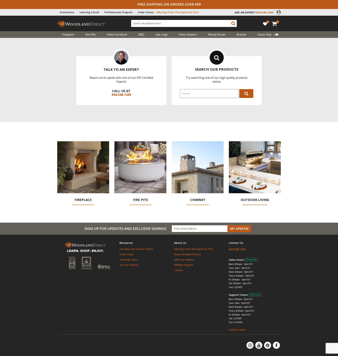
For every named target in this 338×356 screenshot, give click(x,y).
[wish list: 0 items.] (265, 23)
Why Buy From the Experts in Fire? (193, 249)
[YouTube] (259, 345)
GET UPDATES (239, 229)
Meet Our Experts (184, 259)
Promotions (67, 12)
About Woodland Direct (187, 254)
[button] (279, 12)
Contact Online (237, 329)
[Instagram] (250, 345)
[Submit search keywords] (233, 23)
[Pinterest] (268, 345)
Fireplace (68, 34)
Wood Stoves (217, 34)
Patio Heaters (188, 34)
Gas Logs (162, 34)
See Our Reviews (129, 265)
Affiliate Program (183, 265)
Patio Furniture (117, 34)
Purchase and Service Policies (136, 249)
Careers (178, 270)
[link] (268, 34)
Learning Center (89, 12)
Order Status (146, 12)
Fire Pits (90, 34)
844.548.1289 (121, 94)
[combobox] (184, 23)
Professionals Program (119, 12)
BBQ (141, 34)
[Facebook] (276, 345)
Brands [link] (241, 34)
